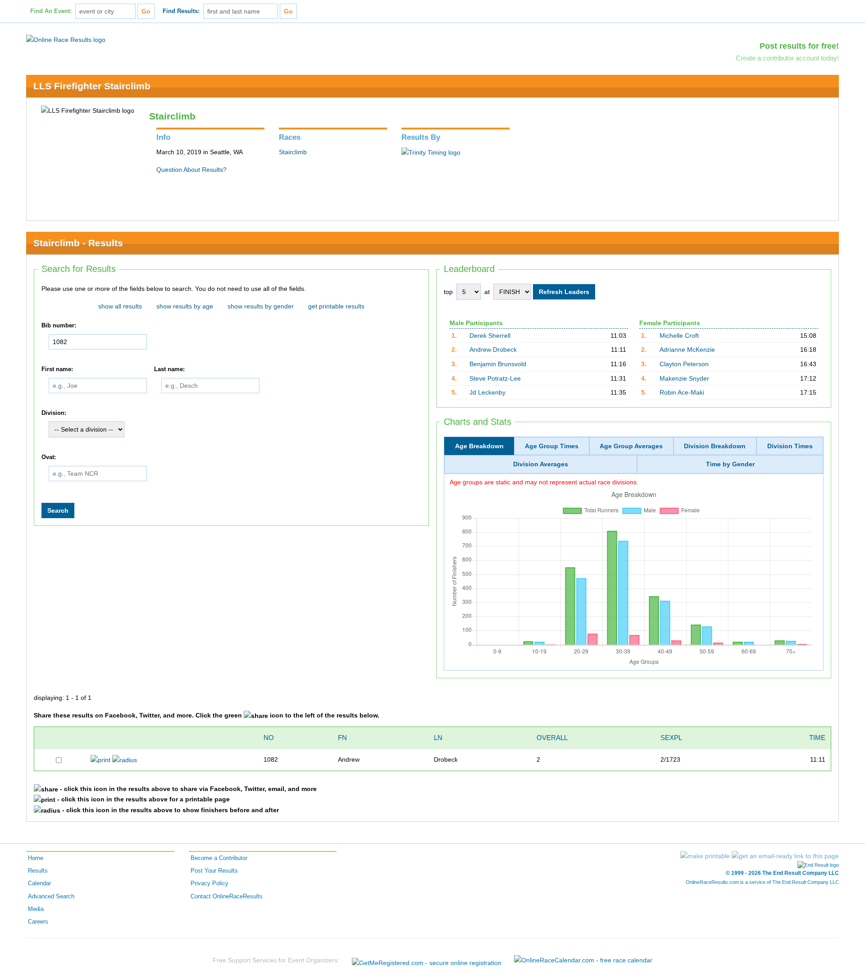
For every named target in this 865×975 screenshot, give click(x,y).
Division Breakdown (715, 446)
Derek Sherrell (489, 335)
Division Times (790, 446)
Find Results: (181, 11)
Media (36, 909)
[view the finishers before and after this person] (124, 759)
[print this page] (705, 856)
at (487, 291)
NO (269, 737)
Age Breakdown (479, 446)
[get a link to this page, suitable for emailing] (785, 856)
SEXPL (671, 737)
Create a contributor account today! (787, 58)
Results (38, 871)
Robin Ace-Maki (682, 392)
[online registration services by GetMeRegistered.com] (426, 960)
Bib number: (58, 325)
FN (342, 737)
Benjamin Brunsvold (497, 364)
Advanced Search (51, 896)
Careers (38, 922)
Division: (53, 413)
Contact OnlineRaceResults (227, 896)
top (448, 291)
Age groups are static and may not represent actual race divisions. (544, 482)
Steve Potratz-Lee (495, 378)
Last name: (169, 369)
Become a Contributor (219, 858)
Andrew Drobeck (493, 349)
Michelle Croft (679, 335)
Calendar (39, 883)
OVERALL (552, 737)
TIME (817, 737)
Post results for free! (799, 46)
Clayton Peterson (684, 364)
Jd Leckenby (487, 392)
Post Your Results (214, 871)
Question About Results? (191, 169)
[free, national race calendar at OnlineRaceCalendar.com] (583, 960)
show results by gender (261, 306)
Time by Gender (730, 464)
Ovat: (48, 457)
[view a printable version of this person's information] (100, 759)
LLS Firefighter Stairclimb (91, 86)
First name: (57, 369)
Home (35, 858)
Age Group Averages (631, 446)
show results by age (184, 306)
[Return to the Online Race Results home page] (65, 39)
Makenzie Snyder (684, 378)
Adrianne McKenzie (687, 349)
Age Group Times (551, 446)
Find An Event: (51, 11)
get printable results (336, 306)
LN (438, 737)
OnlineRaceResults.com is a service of (762, 882)
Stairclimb (293, 152)
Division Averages (540, 464)
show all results (120, 306)
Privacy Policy (209, 883)
